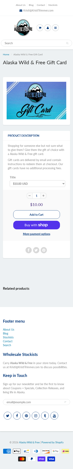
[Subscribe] (65, 402)
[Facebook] (17, 416)
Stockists (52, 5)
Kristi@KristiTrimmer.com (38, 10)
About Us (21, 5)
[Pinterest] (26, 416)
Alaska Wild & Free (29, 442)
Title (13, 177)
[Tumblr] (45, 416)
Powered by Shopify (52, 442)
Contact (41, 5)
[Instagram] (36, 416)
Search (7, 345)
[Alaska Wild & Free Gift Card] (36, 100)
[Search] (67, 43)
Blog (31, 5)
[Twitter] (7, 416)
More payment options (36, 234)
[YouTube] (54, 416)
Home (6, 54)
